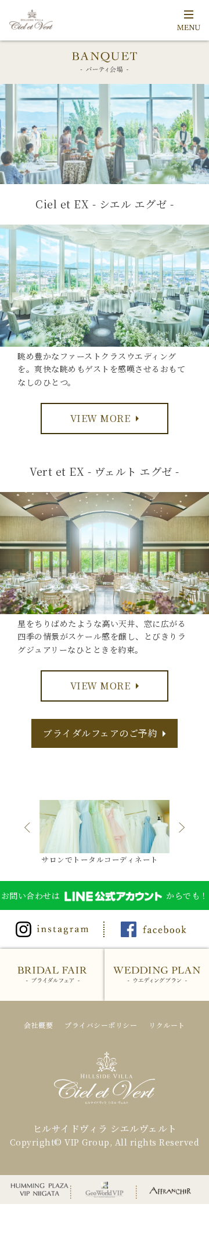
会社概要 (38, 1025)
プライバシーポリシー (100, 1025)
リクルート (167, 1025)
